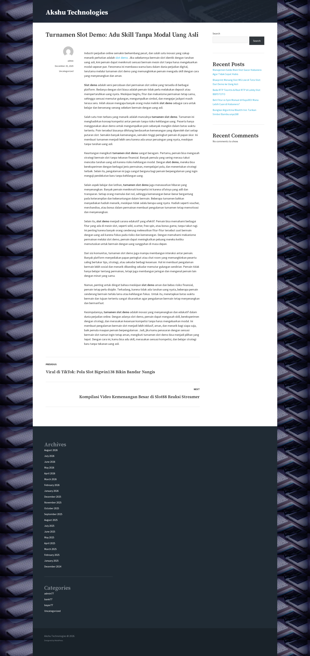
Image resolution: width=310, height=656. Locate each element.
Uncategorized (66, 71)
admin (70, 60)
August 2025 (51, 520)
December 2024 (52, 566)
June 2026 (49, 461)
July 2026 (49, 455)
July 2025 (49, 525)
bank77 (48, 599)
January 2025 (51, 560)
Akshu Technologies (77, 12)
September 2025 (53, 514)
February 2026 (52, 485)
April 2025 (49, 543)
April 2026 (49, 473)
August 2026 (51, 450)
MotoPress (59, 640)
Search (216, 33)
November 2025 (53, 502)
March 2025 (50, 549)
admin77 (49, 593)
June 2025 (49, 531)
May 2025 (49, 537)
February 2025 (52, 554)
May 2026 (49, 467)
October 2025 (51, 508)
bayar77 (48, 605)
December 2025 (52, 496)
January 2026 (51, 490)
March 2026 (50, 479)
